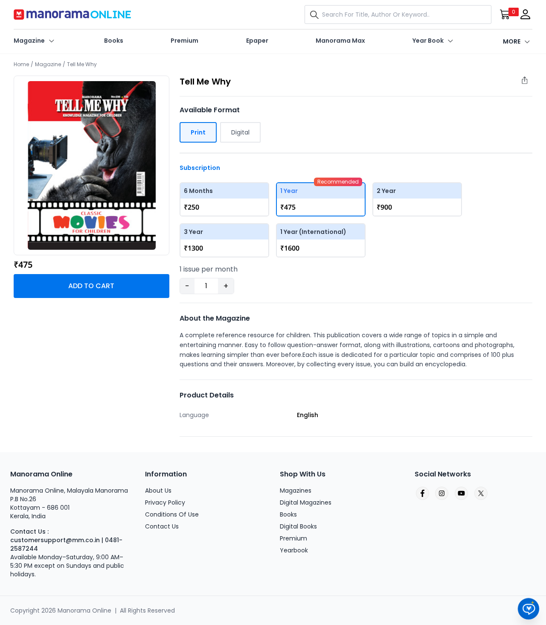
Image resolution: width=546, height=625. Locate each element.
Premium (184, 40)
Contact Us (162, 526)
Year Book (428, 40)
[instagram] (441, 493)
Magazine (29, 40)
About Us (158, 490)
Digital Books (298, 526)
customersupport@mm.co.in (55, 540)
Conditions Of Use (172, 514)
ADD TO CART (91, 286)
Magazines (295, 490)
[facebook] (422, 493)
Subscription (200, 168)
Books (113, 40)
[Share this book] (529, 82)
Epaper (257, 40)
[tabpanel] (92, 165)
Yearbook (294, 550)
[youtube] (461, 493)
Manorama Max (340, 40)
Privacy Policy (165, 502)
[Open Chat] (528, 609)
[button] (316, 14)
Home (21, 64)
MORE (511, 41)
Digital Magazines (305, 502)
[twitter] (480, 493)
